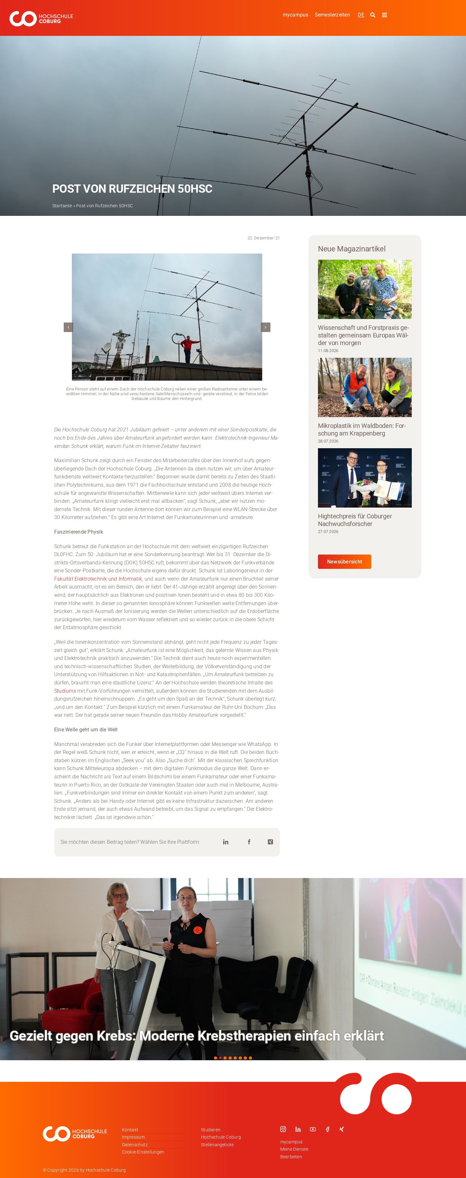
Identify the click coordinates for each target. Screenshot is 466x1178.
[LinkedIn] (225, 842)
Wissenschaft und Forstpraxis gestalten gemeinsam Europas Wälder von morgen (363, 335)
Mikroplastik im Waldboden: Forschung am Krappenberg (362, 429)
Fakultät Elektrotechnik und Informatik (98, 579)
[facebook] (327, 1129)
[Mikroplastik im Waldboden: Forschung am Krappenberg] (365, 387)
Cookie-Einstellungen (143, 1152)
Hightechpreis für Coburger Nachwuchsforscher (355, 520)
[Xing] (270, 842)
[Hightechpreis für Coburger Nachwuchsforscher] (365, 477)
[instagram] (283, 1129)
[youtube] (313, 1129)
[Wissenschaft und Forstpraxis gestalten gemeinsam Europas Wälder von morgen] (365, 289)
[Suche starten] (374, 15)
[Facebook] (249, 842)
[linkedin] (298, 1129)
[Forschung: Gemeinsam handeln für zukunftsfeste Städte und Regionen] (233, 969)
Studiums (65, 691)
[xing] (342, 1129)
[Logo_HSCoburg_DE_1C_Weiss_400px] (41, 13)
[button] (68, 327)
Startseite (62, 205)
